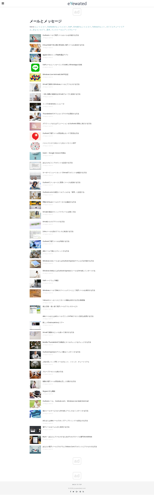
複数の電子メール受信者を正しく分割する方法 (59, 381)
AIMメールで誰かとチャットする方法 (56, 251)
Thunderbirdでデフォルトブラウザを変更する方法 (61, 114)
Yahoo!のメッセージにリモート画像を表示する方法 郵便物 (64, 300)
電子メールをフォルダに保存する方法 (56, 427)
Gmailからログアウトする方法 (54, 221)
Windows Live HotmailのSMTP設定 (55, 74)
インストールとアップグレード (64, 29)
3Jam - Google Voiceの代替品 (54, 153)
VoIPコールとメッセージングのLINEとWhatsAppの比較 (62, 65)
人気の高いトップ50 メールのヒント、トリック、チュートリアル (66, 362)
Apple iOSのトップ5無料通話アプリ (55, 55)
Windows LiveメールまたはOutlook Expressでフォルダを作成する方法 (68, 261)
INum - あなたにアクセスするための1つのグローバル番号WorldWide (67, 437)
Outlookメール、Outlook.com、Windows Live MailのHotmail (65, 401)
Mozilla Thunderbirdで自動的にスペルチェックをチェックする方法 (67, 342)
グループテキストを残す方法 (53, 371)
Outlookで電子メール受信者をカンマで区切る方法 (61, 133)
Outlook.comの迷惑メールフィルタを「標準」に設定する (63, 192)
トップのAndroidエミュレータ (53, 104)
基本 (48, 29)
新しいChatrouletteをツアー (53, 322)
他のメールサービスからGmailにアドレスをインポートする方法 (65, 411)
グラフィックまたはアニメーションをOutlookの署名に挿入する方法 (67, 123)
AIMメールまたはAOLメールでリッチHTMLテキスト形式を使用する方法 (68, 316)
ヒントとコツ (40, 26)
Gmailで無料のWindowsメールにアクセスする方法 (61, 84)
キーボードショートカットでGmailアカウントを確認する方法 (65, 172)
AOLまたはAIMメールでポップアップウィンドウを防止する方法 (65, 421)
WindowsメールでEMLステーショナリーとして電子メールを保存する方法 (69, 290)
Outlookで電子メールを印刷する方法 (56, 241)
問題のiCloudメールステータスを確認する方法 (59, 202)
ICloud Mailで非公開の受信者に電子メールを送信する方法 (63, 45)
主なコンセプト (39, 29)
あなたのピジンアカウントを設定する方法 (58, 163)
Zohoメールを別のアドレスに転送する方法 (58, 231)
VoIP (70, 26)
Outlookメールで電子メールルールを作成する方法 (61, 35)
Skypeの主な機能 (49, 391)
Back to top (77, 484)
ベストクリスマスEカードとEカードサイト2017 (59, 143)
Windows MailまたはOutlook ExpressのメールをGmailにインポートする (69, 271)
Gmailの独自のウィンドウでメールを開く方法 (59, 212)
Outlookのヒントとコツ (57, 26)
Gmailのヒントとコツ (82, 26)
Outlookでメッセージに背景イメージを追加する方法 (61, 182)
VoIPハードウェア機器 (51, 280)
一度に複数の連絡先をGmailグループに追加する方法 (61, 94)
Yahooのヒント (98, 26)
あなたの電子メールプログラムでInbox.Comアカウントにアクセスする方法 (70, 446)
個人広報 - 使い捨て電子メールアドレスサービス (60, 306)
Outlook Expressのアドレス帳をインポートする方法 (61, 352)
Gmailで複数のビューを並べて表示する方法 (58, 332)
